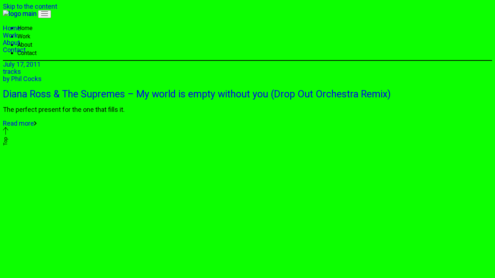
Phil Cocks (22, 79)
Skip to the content (30, 6)
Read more (18, 123)
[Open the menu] (44, 14)
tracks (12, 71)
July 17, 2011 (22, 64)
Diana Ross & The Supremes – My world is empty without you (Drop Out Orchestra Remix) (197, 94)
